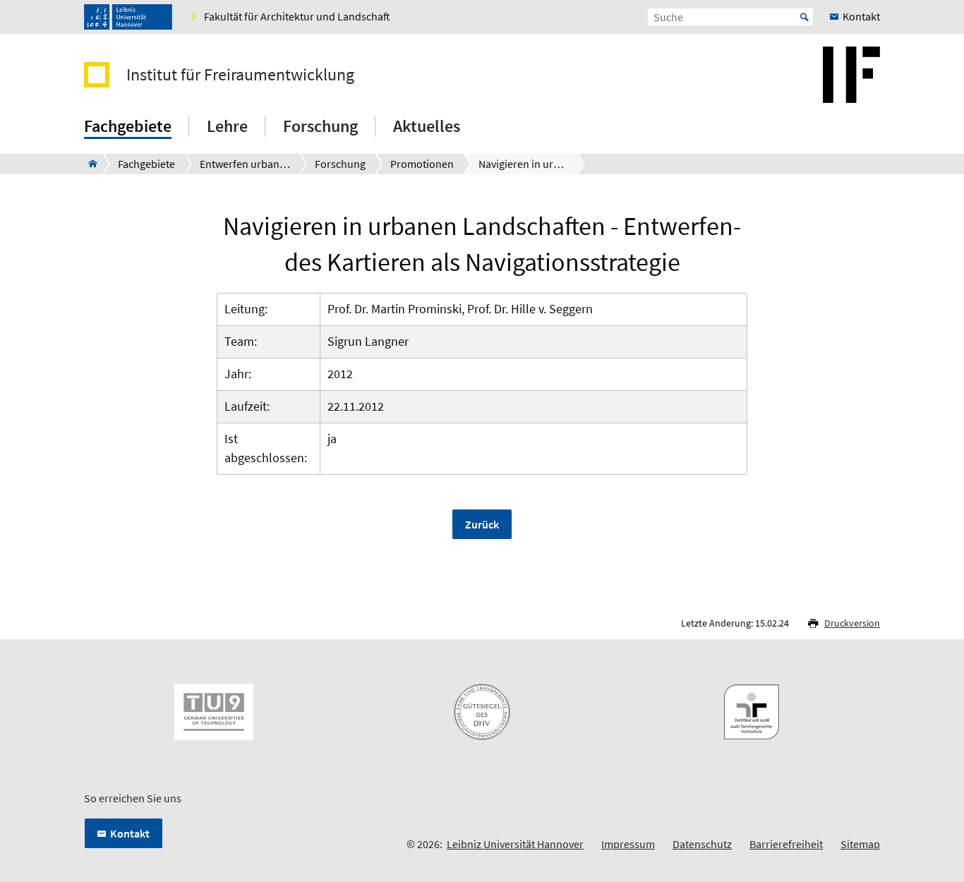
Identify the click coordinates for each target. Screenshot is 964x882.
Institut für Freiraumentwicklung (240, 74)
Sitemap (860, 844)
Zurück (482, 524)
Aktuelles (426, 126)
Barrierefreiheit (786, 844)
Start (804, 16)
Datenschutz (702, 844)
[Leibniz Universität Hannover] (128, 17)
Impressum (628, 844)
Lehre (227, 126)
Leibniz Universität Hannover (515, 844)
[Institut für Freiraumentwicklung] (89, 164)
